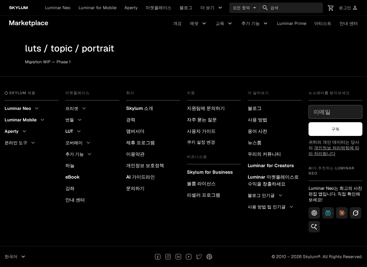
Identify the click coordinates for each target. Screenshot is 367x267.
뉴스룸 (254, 143)
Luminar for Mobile (97, 7)
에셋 (199, 23)
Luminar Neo (58, 7)
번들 (74, 119)
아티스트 (322, 23)
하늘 (70, 166)
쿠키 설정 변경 (201, 142)
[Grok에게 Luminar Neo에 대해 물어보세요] (355, 213)
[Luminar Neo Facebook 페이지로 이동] (158, 257)
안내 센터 (348, 23)
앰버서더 (135, 131)
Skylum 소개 (139, 108)
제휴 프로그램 (140, 143)
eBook (72, 177)
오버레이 (78, 142)
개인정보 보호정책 (145, 166)
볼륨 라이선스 (201, 184)
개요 (177, 23)
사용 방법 (257, 120)
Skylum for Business (210, 172)
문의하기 (135, 188)
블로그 (185, 7)
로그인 (348, 8)
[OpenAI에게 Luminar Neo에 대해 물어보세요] (314, 213)
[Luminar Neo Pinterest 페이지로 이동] (209, 257)
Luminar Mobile (25, 119)
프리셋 (76, 108)
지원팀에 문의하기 (206, 108)
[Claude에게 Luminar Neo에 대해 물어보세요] (342, 213)
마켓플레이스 (158, 7)
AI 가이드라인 (140, 177)
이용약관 (135, 154)
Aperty (131, 7)
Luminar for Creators (271, 166)
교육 (224, 23)
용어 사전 (257, 131)
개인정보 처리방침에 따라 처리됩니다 (334, 150)
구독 (335, 129)
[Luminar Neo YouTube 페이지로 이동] (189, 257)
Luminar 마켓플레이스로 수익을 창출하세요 (273, 180)
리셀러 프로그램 (203, 195)
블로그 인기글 (266, 195)
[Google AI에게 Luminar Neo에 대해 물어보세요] (314, 226)
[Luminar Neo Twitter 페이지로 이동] (199, 257)
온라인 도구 (20, 142)
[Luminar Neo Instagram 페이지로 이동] (168, 257)
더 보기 (212, 8)
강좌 (70, 188)
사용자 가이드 (201, 131)
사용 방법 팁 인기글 (271, 206)
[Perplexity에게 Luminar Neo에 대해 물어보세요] (328, 213)
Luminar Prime (291, 23)
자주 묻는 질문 (202, 120)
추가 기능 (255, 23)
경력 (130, 120)
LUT (73, 131)
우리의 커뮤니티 (264, 154)
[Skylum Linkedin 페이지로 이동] (178, 257)
